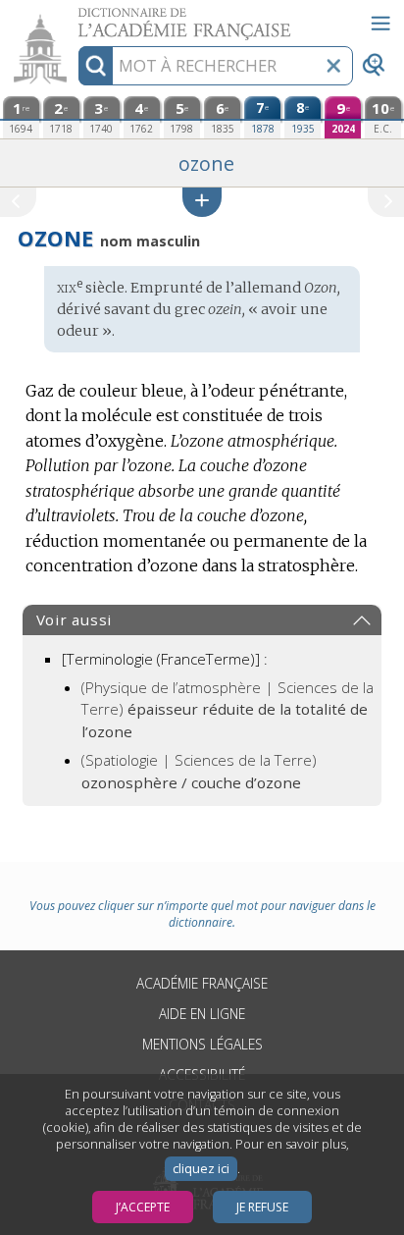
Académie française (202, 983)
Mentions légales (202, 1044)
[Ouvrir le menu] (380, 23)
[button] (202, 202)
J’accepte (143, 1207)
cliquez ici (201, 1168)
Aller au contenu (75, 17)
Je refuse (262, 1207)
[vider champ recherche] (333, 65)
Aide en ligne (202, 1013)
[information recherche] (95, 65)
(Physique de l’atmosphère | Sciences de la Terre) (227, 709)
